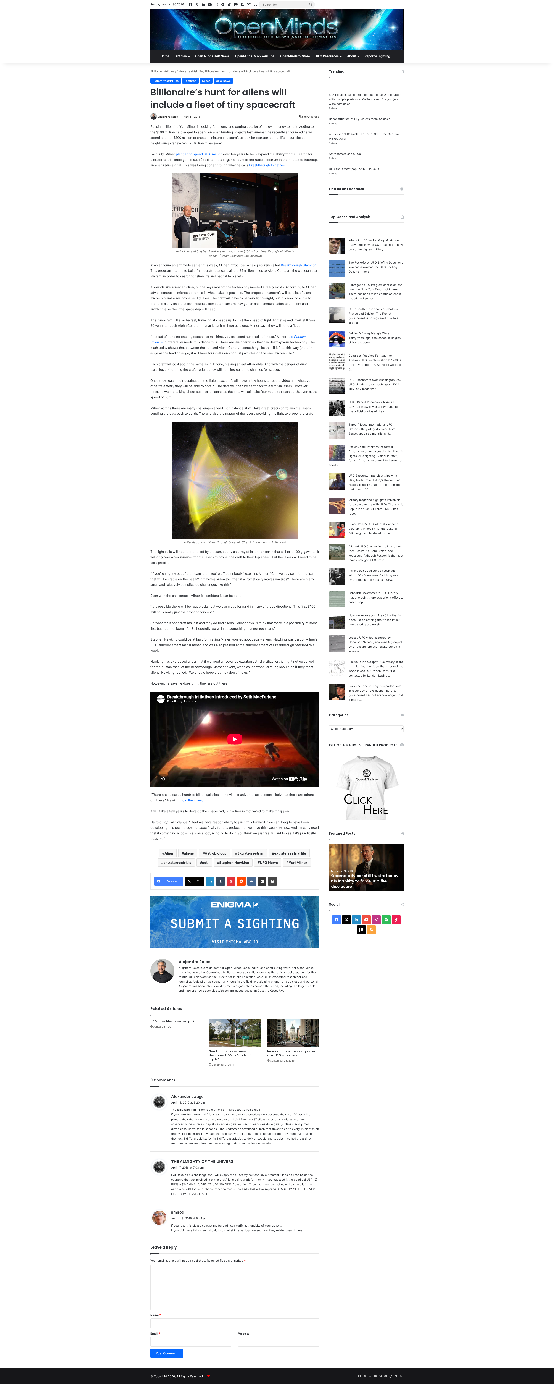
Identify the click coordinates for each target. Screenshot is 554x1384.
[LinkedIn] (210, 881)
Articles (181, 56)
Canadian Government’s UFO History (373, 593)
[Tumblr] (220, 881)
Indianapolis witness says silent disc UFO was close (292, 1053)
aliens (189, 853)
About (351, 56)
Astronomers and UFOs (345, 153)
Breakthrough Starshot (298, 265)
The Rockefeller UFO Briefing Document (376, 262)
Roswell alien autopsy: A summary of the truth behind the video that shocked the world (376, 666)
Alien (168, 853)
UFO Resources (327, 56)
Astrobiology (216, 853)
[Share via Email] (262, 881)
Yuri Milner (298, 862)
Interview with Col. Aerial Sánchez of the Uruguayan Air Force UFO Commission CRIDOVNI (364, 881)
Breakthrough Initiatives (267, 165)
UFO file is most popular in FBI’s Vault (354, 169)
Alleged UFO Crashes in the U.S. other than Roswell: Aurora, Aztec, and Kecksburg (375, 551)
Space (206, 81)
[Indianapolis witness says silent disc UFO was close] (293, 1033)
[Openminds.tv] (277, 29)
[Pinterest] (231, 881)
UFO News (223, 81)
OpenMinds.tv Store (295, 56)
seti (205, 862)
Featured (190, 81)
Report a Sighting (377, 56)
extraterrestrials (177, 862)
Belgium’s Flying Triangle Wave (369, 333)
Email (155, 1333)
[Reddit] (241, 881)
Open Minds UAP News (212, 56)
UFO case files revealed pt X (172, 1021)
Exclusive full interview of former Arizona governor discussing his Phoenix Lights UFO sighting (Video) (376, 451)
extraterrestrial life (290, 853)
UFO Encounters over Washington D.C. (375, 380)
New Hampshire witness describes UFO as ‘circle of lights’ (230, 1055)
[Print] (272, 881)
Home (165, 56)
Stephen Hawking (234, 862)
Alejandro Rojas (168, 116)
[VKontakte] (251, 881)
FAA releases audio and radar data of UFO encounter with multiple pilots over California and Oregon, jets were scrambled (365, 99)
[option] (366, 867)
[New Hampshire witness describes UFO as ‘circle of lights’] (235, 1033)
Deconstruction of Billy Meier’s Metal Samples (359, 119)
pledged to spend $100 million (199, 154)
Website (244, 1333)
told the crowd (192, 800)
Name (155, 1315)
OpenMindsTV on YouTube (254, 56)
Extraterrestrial (250, 853)
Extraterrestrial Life (190, 71)
